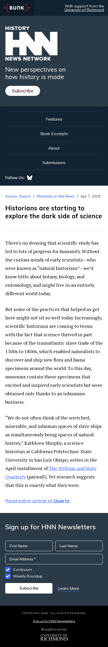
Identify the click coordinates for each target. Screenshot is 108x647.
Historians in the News (56, 196)
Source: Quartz (18, 196)
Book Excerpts (54, 133)
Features (54, 119)
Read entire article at (37, 501)
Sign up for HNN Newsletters (54, 621)
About (54, 148)
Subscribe (23, 91)
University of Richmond (84, 9)
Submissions (54, 162)
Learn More (68, 588)
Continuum (22, 569)
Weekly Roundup (27, 576)
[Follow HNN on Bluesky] (29, 177)
